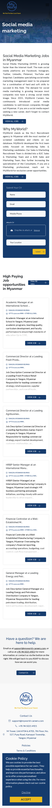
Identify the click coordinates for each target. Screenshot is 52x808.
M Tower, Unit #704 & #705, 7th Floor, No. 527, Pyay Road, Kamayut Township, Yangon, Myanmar (27, 734)
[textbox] (26, 195)
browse (37, 230)
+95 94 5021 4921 (26, 651)
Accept (26, 799)
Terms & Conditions (26, 750)
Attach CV (10, 222)
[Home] (12, 7)
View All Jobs (33, 282)
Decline (26, 792)
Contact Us (23, 673)
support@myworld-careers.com (30, 648)
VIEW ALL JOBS (11, 121)
